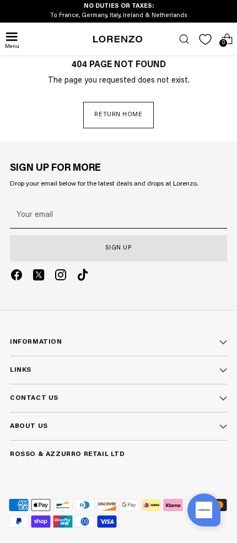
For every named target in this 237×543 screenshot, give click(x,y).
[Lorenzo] (118, 39)
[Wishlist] (205, 39)
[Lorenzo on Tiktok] (82, 276)
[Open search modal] (183, 39)
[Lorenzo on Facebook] (16, 276)
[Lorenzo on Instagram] (60, 276)
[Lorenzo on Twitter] (38, 276)
